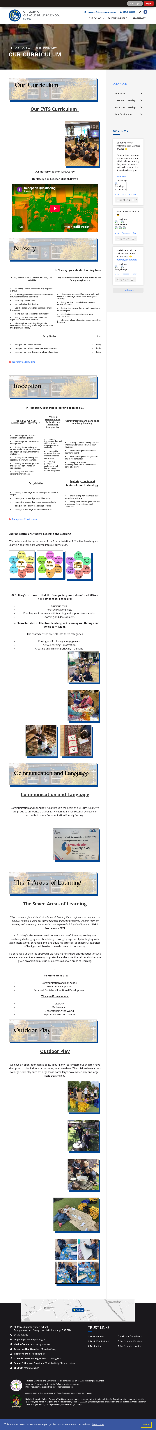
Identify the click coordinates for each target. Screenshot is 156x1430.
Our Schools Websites (131, 1341)
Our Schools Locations (131, 1346)
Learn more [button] (98, 1424)
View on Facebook (122, 194)
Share (135, 194)
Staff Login (135, 3)
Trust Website (97, 1336)
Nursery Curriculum (23, 361)
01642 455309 (128, 12)
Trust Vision (95, 1346)
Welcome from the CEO (132, 1336)
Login (149, 3)
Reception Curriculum (24, 519)
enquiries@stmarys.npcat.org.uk (102, 12)
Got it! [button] (146, 1424)
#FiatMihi (121, 176)
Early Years (120, 84)
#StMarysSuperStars (127, 259)
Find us (79, 1310)
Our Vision (120, 93)
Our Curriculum (123, 114)
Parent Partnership (125, 107)
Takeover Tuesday (125, 100)
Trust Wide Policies (99, 1341)
